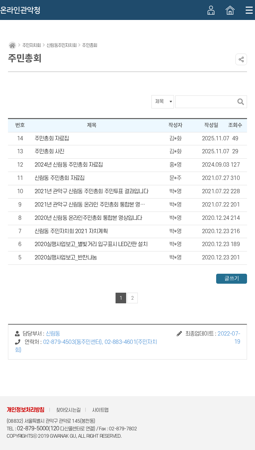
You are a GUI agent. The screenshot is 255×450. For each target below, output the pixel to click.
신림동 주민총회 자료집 (59, 178)
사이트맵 (100, 410)
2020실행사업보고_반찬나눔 (66, 258)
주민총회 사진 (49, 152)
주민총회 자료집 (52, 139)
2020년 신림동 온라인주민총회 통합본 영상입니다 (88, 218)
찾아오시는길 (68, 410)
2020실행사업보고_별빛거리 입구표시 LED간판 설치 (91, 244)
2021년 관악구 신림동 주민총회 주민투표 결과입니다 (91, 192)
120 (54, 429)
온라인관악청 (20, 10)
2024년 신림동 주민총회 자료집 (69, 165)
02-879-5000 (32, 429)
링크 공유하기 (241, 59)
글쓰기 (231, 279)
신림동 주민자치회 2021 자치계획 (71, 231)
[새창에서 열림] (230, 10)
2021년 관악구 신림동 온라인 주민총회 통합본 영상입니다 (97, 205)
